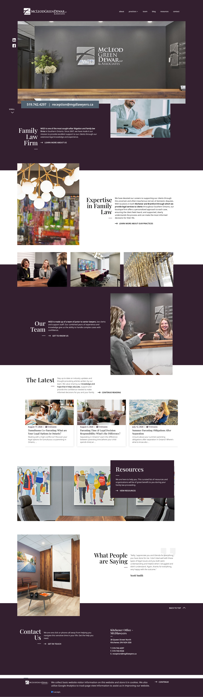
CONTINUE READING (111, 392)
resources (164, 11)
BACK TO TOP (175, 608)
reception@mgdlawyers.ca (72, 104)
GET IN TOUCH (54, 644)
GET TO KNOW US (60, 335)
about (121, 11)
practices (132, 11)
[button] (165, 451)
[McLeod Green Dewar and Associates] (45, 11)
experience (73, 137)
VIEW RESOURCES (128, 490)
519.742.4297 (36, 104)
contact (176, 11)
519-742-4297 (118, 648)
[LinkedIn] (14, 40)
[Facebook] (14, 45)
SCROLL (12, 109)
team (145, 11)
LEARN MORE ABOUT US (56, 142)
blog (154, 11)
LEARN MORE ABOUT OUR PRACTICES (136, 223)
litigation (78, 128)
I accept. (57, 692)
